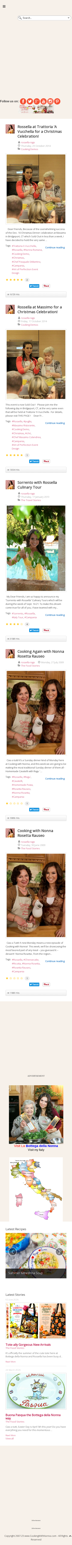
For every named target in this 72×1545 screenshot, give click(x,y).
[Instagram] (50, 101)
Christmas (18, 257)
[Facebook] (23, 101)
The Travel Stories (31, 500)
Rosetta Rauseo (21, 788)
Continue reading (55, 247)
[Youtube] (43, 101)
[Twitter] (30, 101)
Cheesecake (32, 959)
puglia (28, 421)
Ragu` (28, 777)
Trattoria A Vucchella (24, 246)
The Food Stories (30, 665)
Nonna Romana (33, 249)
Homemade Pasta (23, 784)
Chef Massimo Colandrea (27, 437)
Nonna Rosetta (21, 792)
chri (29, 433)
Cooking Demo (21, 253)
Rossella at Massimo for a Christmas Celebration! (40, 309)
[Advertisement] (36, 59)
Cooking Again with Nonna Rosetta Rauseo (41, 654)
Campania (18, 265)
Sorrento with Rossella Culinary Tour (37, 485)
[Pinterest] (57, 101)
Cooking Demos (29, 149)
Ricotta (17, 963)
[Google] (37, 101)
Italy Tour (18, 617)
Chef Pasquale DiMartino (26, 261)
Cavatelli (17, 781)
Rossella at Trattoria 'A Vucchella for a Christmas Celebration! (40, 131)
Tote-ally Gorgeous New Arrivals (28, 1345)
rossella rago (28, 142)
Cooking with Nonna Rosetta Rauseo (35, 833)
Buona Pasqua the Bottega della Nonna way (33, 1416)
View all (10, 1438)
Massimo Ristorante (24, 425)
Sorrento (18, 613)
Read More (11, 1361)
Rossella (17, 249)
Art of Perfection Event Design (25, 271)
